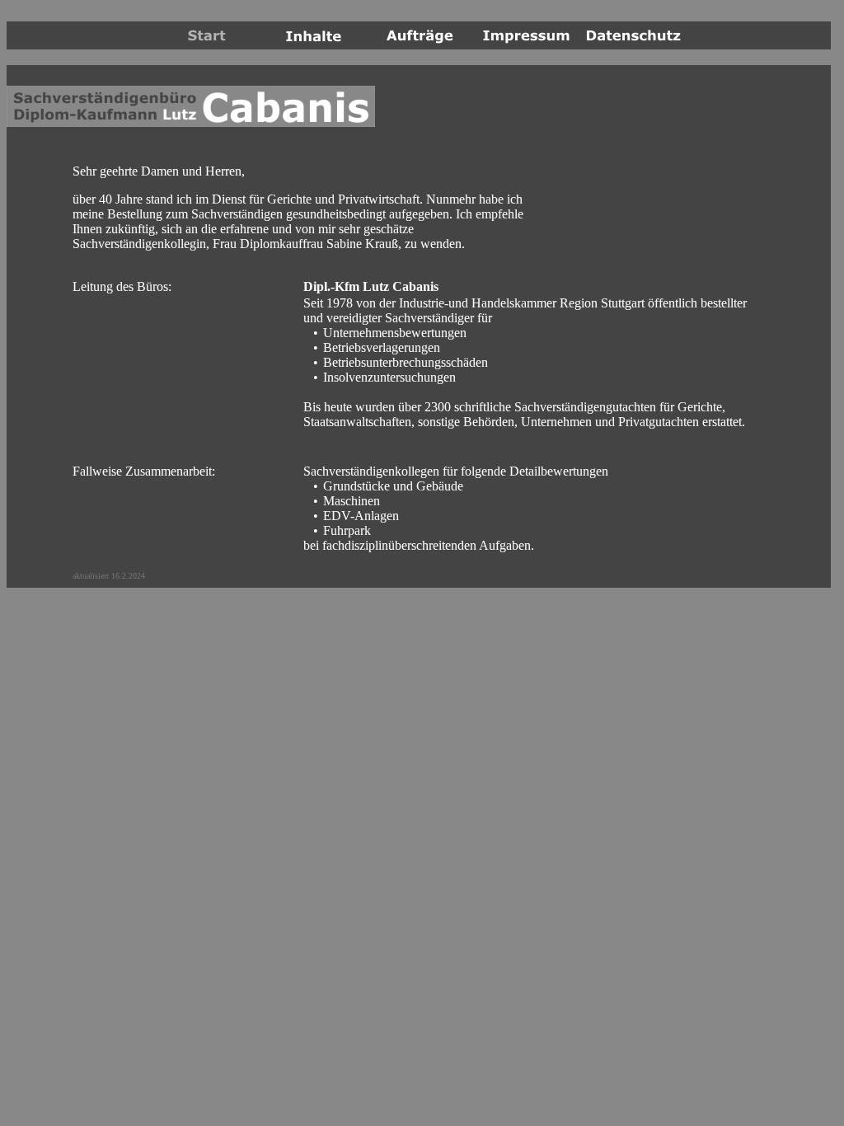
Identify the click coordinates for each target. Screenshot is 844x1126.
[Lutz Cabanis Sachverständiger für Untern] (313, 42)
